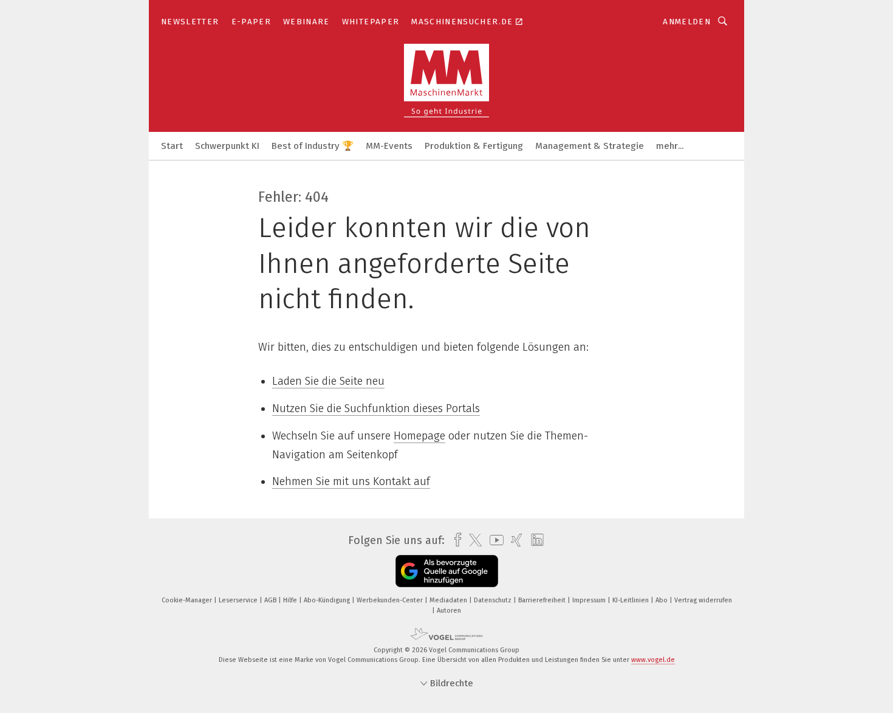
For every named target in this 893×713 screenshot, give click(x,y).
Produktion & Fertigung (474, 145)
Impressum (589, 600)
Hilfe (291, 600)
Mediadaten (449, 600)
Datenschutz (493, 600)
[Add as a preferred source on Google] (446, 571)
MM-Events (389, 145)
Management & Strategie (589, 145)
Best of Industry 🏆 (313, 145)
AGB (271, 600)
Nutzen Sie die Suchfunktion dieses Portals (376, 408)
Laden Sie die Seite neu (328, 381)
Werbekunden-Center (391, 600)
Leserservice (239, 600)
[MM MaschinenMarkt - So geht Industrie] (172, 145)
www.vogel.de (653, 660)
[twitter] (472, 540)
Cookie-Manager (188, 600)
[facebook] (454, 540)
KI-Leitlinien (631, 600)
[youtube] (494, 540)
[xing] (514, 540)
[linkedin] (534, 540)
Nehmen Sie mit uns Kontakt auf (351, 481)
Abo (662, 600)
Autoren (449, 611)
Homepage (419, 436)
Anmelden (687, 21)
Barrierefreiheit (542, 600)
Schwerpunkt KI (227, 145)
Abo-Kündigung (328, 600)
